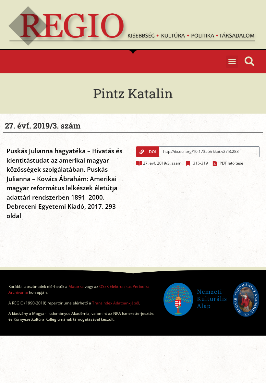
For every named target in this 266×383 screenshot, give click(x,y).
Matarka (76, 286)
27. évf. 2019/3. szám (162, 163)
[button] (232, 62)
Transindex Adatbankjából (115, 303)
